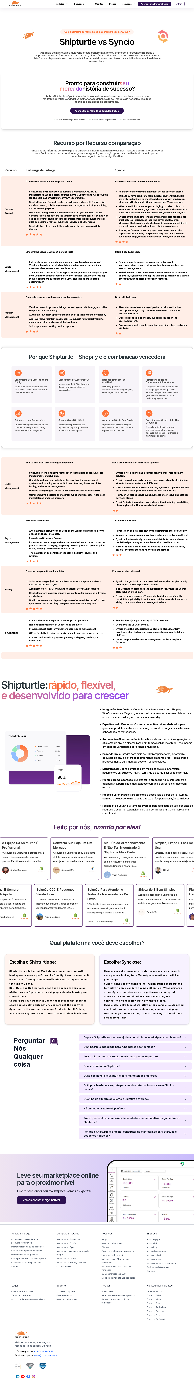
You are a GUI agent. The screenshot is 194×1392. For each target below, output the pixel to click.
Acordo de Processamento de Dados (28, 1299)
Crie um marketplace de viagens (26, 1250)
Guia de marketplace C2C (114, 1274)
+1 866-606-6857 (43, 1351)
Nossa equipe (153, 1239)
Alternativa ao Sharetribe (68, 1239)
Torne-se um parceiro (67, 1291)
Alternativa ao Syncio (66, 1247)
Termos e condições (21, 1295)
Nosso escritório (154, 1255)
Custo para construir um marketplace (28, 1258)
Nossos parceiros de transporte (162, 1263)
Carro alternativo (64, 1266)
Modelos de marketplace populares (118, 1278)
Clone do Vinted (154, 1299)
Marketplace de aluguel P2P (24, 1254)
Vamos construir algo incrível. (41, 1200)
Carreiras (151, 1271)
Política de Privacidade (22, 1291)
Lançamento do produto (113, 1255)
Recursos (79, 4)
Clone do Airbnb (154, 1295)
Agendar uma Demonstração (154, 4)
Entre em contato (64, 1295)
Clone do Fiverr (154, 1315)
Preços (112, 4)
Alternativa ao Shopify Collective (72, 1262)
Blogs (104, 1239)
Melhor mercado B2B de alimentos (27, 1246)
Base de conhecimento (67, 1299)
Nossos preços (154, 1259)
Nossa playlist (108, 1291)
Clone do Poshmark (156, 1319)
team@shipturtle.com (45, 1355)
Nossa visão (152, 1243)
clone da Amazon (155, 1291)
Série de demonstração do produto (118, 1295)
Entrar (179, 4)
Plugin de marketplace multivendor (118, 1251)
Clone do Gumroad (155, 1311)
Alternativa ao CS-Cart (67, 1243)
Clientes (99, 4)
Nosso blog (152, 1247)
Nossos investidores (156, 1251)
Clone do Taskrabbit (156, 1307)
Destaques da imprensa (158, 1267)
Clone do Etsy (153, 1303)
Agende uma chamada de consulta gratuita (96, 110)
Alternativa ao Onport (66, 1258)
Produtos (59, 4)
